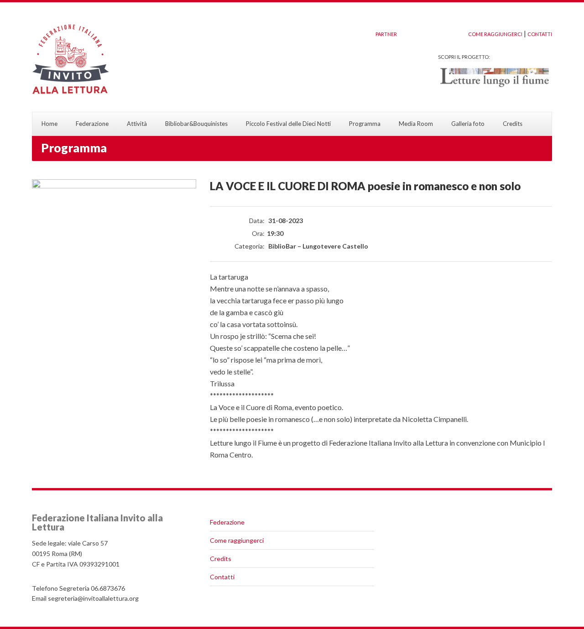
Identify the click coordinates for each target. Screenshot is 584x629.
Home (49, 123)
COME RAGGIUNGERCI (495, 34)
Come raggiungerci (237, 540)
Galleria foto (468, 123)
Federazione (92, 123)
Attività (137, 123)
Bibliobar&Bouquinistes (196, 123)
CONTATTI (539, 34)
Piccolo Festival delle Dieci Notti (288, 123)
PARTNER (386, 34)
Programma (365, 123)
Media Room (416, 123)
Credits (512, 123)
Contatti (222, 577)
